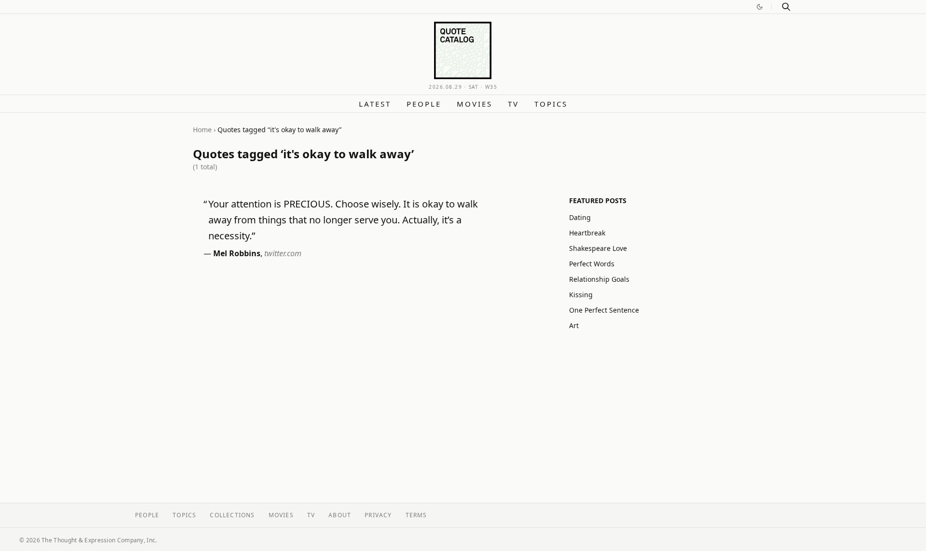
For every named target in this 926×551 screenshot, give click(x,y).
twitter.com (282, 253)
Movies (474, 104)
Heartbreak (587, 232)
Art (574, 325)
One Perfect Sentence (604, 310)
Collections (232, 515)
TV (513, 104)
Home (202, 129)
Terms (416, 515)
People (424, 104)
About (339, 515)
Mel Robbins (236, 253)
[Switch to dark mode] (759, 7)
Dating (580, 217)
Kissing (581, 294)
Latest (375, 104)
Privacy (378, 515)
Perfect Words (591, 263)
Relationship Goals (599, 279)
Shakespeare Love (598, 248)
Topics (551, 104)
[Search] (786, 7)
